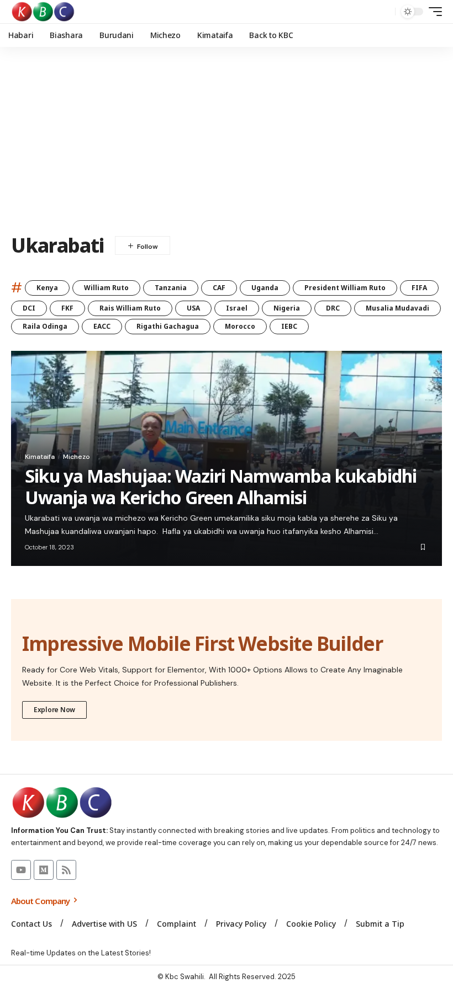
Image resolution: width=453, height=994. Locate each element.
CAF (219, 287)
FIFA (419, 287)
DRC (333, 308)
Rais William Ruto (130, 308)
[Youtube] (21, 870)
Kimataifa (40, 456)
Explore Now (54, 709)
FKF (67, 308)
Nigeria (286, 308)
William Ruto (106, 287)
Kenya (47, 287)
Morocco (240, 326)
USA (193, 308)
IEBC (289, 326)
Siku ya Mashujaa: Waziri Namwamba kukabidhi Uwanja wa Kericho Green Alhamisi (221, 486)
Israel (236, 308)
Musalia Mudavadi (397, 308)
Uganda (264, 287)
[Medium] (44, 870)
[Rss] (66, 870)
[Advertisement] (226, 140)
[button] (384, 11)
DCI (29, 308)
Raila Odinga (45, 326)
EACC (101, 326)
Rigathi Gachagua (167, 326)
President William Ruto (345, 287)
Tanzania (171, 287)
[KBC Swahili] (43, 11)
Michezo (76, 456)
